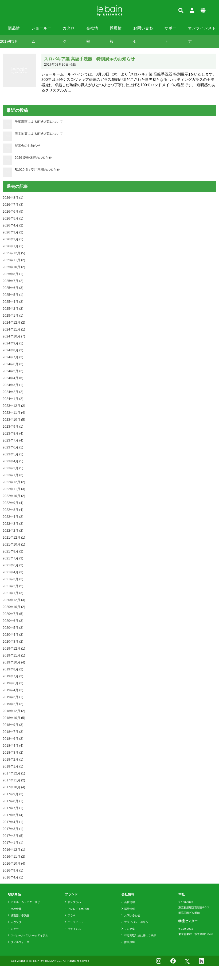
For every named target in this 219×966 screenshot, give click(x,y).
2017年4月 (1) (13, 822)
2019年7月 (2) (13, 676)
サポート (171, 30)
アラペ (72, 915)
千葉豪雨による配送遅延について (39, 122)
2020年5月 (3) (13, 628)
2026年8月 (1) (13, 198)
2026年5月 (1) (13, 218)
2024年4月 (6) (13, 378)
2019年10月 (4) (14, 662)
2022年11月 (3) (14, 489)
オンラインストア (202, 30)
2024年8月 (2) (13, 350)
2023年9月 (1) (13, 426)
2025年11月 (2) (14, 260)
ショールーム (42, 30)
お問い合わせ (143, 30)
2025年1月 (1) (13, 315)
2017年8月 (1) (13, 801)
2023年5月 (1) (13, 454)
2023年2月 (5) (13, 468)
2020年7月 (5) (13, 614)
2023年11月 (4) (14, 413)
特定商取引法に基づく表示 (140, 935)
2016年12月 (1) (14, 850)
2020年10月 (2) (14, 607)
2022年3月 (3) (13, 524)
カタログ (69, 30)
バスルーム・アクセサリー (27, 902)
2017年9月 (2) (13, 794)
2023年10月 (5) (14, 420)
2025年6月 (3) (13, 288)
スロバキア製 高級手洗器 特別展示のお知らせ (89, 59)
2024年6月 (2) (13, 364)
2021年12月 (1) (14, 537)
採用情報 (116, 30)
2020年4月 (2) (13, 635)
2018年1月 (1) (13, 766)
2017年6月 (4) (13, 815)
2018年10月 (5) (14, 718)
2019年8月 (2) (13, 669)
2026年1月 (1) (13, 246)
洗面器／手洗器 (20, 915)
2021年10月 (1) (14, 544)
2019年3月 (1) (13, 697)
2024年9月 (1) (13, 343)
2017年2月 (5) (13, 836)
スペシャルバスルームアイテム (29, 935)
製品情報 (14, 30)
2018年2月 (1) (13, 759)
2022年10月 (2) (14, 496)
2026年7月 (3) (13, 204)
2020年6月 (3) (13, 621)
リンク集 (129, 928)
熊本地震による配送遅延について (39, 134)
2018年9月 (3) (13, 725)
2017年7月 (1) (13, 808)
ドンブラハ (74, 902)
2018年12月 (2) (14, 711)
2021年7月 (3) (13, 558)
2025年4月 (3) (13, 302)
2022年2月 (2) (13, 530)
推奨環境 (129, 942)
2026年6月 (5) (13, 211)
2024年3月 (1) (13, 385)
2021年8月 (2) (13, 551)
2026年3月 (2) (13, 232)
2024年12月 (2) (14, 322)
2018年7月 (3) (13, 732)
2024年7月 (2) (13, 357)
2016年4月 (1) (13, 877)
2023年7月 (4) (13, 440)
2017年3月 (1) (13, 829)
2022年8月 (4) (13, 510)
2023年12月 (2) (14, 406)
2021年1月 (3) (13, 593)
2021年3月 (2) (13, 579)
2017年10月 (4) (14, 787)
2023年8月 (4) (13, 433)
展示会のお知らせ (27, 146)
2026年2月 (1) (13, 239)
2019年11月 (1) (14, 655)
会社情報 (92, 30)
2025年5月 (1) (13, 295)
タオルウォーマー (21, 942)
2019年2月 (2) (13, 704)
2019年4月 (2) (13, 690)
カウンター (17, 922)
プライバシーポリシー (137, 922)
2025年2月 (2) (13, 309)
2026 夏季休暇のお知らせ (33, 158)
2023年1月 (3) (13, 475)
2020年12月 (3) (14, 600)
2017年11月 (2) (14, 780)
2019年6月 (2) (13, 683)
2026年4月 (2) (13, 225)
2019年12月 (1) (14, 648)
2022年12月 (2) (14, 482)
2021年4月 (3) (13, 572)
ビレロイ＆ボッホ (78, 908)
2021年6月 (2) (13, 565)
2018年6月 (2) (13, 739)
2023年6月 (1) (13, 447)
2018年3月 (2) (13, 752)
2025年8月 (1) (13, 274)
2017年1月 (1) (13, 843)
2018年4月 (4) (13, 746)
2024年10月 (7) (14, 336)
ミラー (15, 928)
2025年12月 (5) (14, 253)
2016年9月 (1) (13, 870)
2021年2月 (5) (13, 586)
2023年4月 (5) (13, 461)
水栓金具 (16, 908)
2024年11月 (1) (14, 329)
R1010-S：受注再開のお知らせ (37, 170)
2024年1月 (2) (13, 399)
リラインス (74, 928)
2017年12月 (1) (14, 773)
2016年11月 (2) (14, 856)
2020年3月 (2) (13, 641)
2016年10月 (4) (14, 863)
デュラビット (76, 922)
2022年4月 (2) (13, 517)
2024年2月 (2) (13, 392)
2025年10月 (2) (14, 267)
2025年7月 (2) (13, 281)
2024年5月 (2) (13, 371)
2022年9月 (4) (13, 503)
